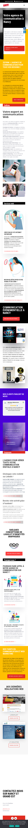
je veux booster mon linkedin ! (12, 496)
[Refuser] (26, 824)
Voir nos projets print (10, 318)
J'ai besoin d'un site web (11, 251)
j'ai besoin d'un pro (9, 604)
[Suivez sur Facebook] (12, 818)
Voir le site (14, 718)
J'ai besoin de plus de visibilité (13, 300)
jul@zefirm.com (6, 808)
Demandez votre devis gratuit (12, 48)
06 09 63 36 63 (9, 1)
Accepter (12, 826)
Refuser (17, 826)
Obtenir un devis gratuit (16, 676)
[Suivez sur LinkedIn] (15, 818)
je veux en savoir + (9, 641)
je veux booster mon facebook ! (12, 522)
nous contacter (18, 99)
